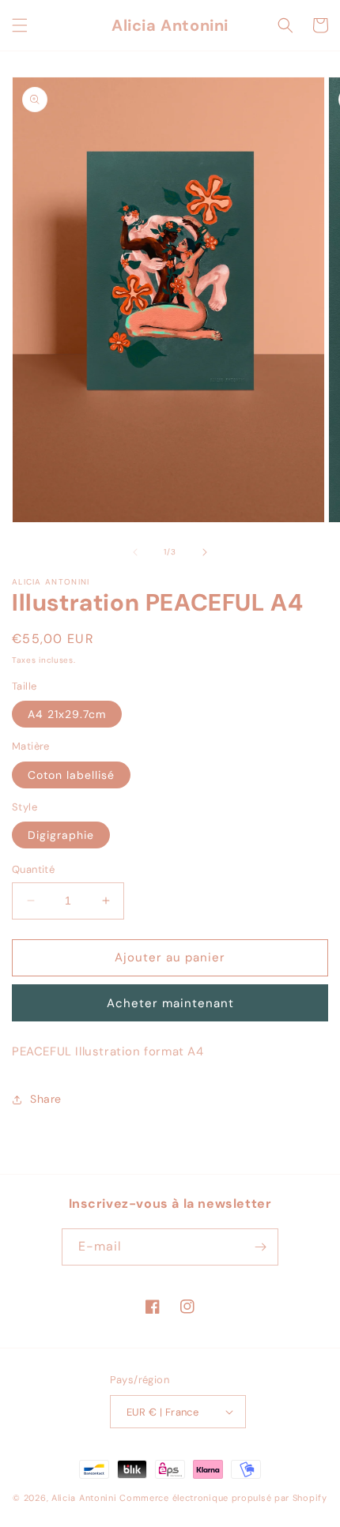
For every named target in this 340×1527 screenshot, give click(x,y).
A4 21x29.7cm (67, 714)
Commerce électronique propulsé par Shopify (223, 1497)
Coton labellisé (71, 775)
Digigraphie (61, 835)
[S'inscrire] (260, 1247)
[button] (19, 25)
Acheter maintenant (170, 1003)
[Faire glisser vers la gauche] (135, 552)
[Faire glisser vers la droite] (204, 552)
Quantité (33, 869)
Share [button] (46, 1099)
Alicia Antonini (84, 1497)
